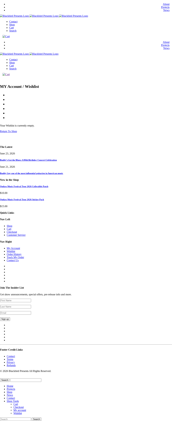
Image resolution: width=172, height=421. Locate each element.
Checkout (12, 231)
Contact (13, 21)
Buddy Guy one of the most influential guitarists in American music (31, 173)
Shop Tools (13, 401)
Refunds (11, 365)
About (166, 4)
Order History (14, 254)
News (166, 10)
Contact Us (13, 260)
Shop (12, 24)
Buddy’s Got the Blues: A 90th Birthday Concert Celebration (28, 160)
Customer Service (16, 235)
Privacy (11, 362)
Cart (11, 27)
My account (19, 410)
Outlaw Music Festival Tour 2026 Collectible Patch (24, 186)
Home (10, 386)
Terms (10, 359)
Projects (165, 7)
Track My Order (15, 257)
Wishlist (11, 251)
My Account (13, 248)
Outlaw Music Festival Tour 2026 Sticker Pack (22, 199)
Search (12, 30)
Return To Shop (8, 131)
